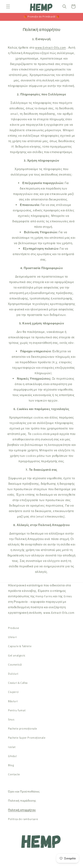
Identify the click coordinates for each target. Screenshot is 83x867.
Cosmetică (15, 664)
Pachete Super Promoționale (27, 737)
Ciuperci (13, 692)
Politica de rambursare (23, 819)
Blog (11, 765)
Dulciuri (13, 673)
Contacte (14, 774)
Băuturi (13, 701)
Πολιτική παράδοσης (22, 800)
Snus (11, 719)
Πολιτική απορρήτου (22, 810)
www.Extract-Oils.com (50, 47)
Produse (13, 628)
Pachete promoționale (22, 728)
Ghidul (12, 756)
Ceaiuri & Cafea (18, 683)
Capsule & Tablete (19, 646)
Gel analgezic (16, 655)
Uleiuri (12, 637)
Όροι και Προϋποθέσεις (24, 791)
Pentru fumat (17, 710)
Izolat (12, 747)
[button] (8, 6)
